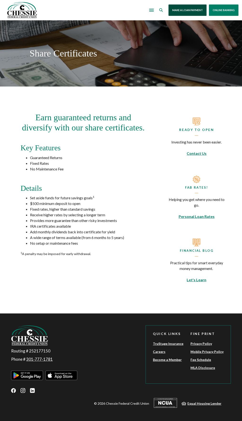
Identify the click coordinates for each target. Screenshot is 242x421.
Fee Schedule (200, 360)
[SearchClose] (161, 10)
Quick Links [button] (167, 334)
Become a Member (167, 360)
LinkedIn (32, 390)
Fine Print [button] (202, 334)
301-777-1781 (39, 359)
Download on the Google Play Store (27, 375)
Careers (159, 352)
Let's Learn (196, 280)
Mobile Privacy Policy (207, 352)
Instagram (23, 390)
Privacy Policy (201, 344)
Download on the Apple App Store (61, 375)
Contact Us (197, 153)
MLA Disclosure (202, 368)
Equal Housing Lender (204, 403)
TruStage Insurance (168, 344)
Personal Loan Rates (197, 216)
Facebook (13, 390)
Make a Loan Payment (187, 10)
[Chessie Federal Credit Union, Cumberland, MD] (22, 10)
